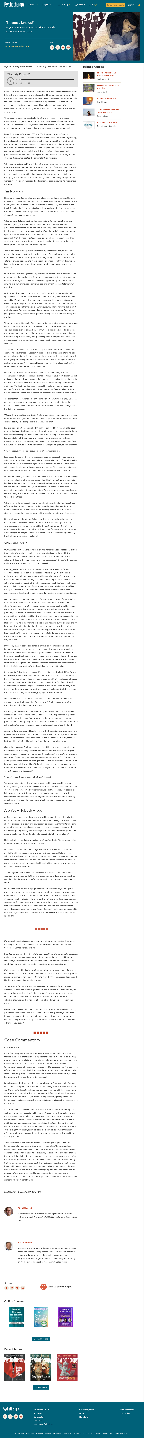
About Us (38, 1413)
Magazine (46, 5)
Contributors (39, 1417)
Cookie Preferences (121, 1433)
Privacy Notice (78, 1433)
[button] (10, 81)
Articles (31, 5)
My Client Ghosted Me (107, 123)
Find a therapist (127, 1410)
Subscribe (38, 1421)
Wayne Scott (102, 92)
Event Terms (67, 1433)
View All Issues (41, 1387)
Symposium (80, 5)
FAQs (81, 1413)
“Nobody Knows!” (19, 23)
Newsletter (84, 1417)
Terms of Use (56, 1433)
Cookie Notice (107, 1433)
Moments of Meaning (106, 98)
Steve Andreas (102, 116)
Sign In (131, 5)
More (91, 5)
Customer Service (86, 1410)
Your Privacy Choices (93, 1433)
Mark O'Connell (103, 79)
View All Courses (41, 1339)
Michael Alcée (11, 32)
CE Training (63, 5)
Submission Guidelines (43, 1424)
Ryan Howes (102, 102)
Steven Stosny (25, 32)
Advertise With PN (41, 1410)
